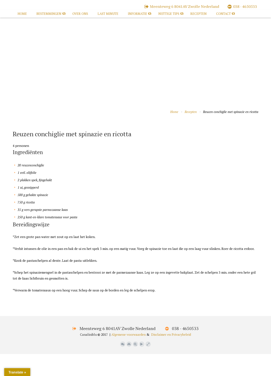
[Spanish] (36, 125)
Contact (223, 13)
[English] (19, 125)
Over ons (80, 13)
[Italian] (31, 125)
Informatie (137, 13)
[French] (23, 125)
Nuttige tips (168, 13)
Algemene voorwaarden (128, 334)
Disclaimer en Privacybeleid (171, 334)
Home (22, 13)
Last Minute (108, 13)
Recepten (198, 13)
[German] (27, 125)
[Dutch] (15, 125)
